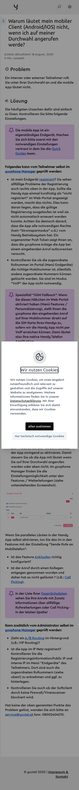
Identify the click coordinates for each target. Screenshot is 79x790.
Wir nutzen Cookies (39, 370)
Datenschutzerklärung (25, 401)
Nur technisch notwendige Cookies (39, 436)
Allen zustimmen (39, 426)
